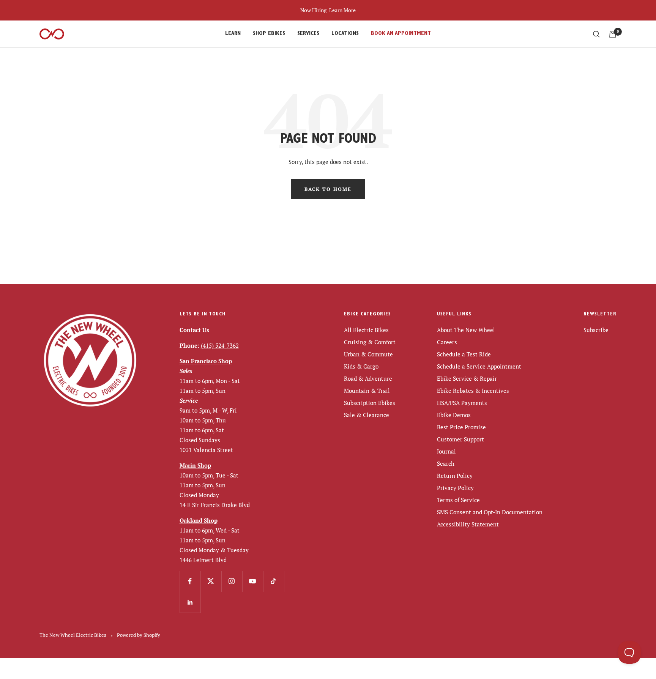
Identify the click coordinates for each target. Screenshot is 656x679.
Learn (233, 34)
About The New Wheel (466, 330)
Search (445, 463)
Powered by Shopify (138, 635)
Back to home (328, 189)
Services (308, 34)
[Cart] (613, 34)
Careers (447, 342)
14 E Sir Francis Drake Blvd (215, 505)
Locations (345, 34)
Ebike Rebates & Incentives (473, 390)
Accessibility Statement (468, 524)
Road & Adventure (368, 378)
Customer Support (460, 439)
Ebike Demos (454, 415)
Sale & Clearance (366, 415)
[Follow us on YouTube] (252, 581)
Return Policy (455, 475)
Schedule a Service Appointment (479, 366)
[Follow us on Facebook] (190, 581)
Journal (446, 451)
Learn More (342, 10)
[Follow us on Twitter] (210, 581)
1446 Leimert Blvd (203, 560)
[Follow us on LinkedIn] (190, 602)
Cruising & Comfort (370, 342)
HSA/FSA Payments (462, 402)
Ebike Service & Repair (467, 378)
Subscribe (596, 330)
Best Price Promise (461, 427)
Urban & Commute (368, 354)
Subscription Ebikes (369, 402)
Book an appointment (401, 34)
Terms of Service (458, 500)
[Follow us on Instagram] (231, 581)
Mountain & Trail (367, 390)
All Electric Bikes (366, 330)
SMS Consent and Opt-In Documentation (489, 512)
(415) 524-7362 (220, 345)
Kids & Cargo (361, 366)
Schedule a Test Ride (464, 354)
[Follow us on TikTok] (273, 581)
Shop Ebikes (269, 34)
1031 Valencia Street (206, 450)
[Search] (596, 34)
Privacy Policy (455, 488)
